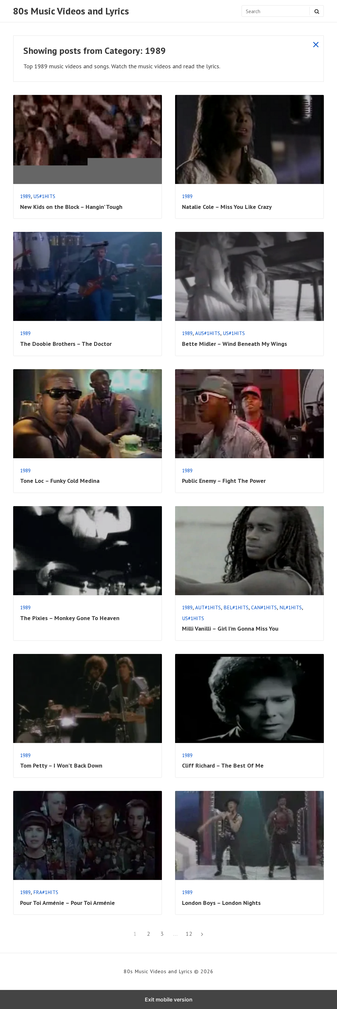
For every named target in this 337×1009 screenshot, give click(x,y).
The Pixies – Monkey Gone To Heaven (69, 618)
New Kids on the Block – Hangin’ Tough (71, 207)
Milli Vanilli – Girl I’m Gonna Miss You (230, 628)
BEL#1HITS (235, 607)
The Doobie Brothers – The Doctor (66, 344)
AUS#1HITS (207, 333)
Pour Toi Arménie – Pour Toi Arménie (67, 903)
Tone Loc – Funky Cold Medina (59, 480)
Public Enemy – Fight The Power (224, 480)
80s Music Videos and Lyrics (71, 11)
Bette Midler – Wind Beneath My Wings (234, 344)
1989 (25, 196)
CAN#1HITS (264, 607)
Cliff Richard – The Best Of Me (223, 765)
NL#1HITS (290, 607)
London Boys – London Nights (221, 903)
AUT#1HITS (208, 607)
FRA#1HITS (45, 892)
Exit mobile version (169, 999)
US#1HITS (44, 196)
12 (190, 933)
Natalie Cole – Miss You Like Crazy (227, 207)
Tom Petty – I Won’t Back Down (61, 765)
